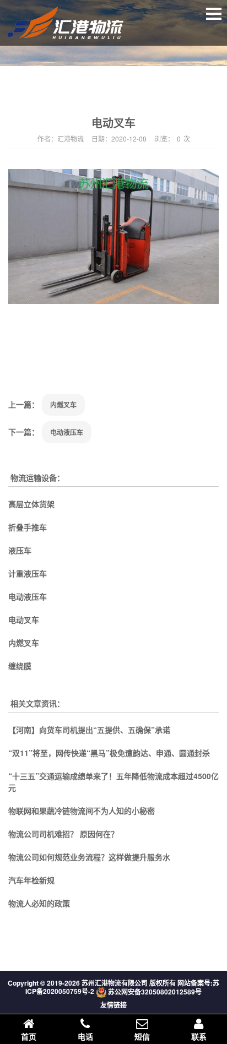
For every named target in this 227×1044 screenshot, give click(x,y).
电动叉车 (23, 619)
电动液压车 (66, 432)
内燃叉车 (63, 405)
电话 (85, 1036)
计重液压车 (27, 573)
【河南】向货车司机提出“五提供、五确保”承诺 (89, 729)
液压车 (19, 550)
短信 (142, 1036)
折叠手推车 (27, 526)
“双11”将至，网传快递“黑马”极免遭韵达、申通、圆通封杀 (109, 752)
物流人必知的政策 (39, 903)
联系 (199, 1036)
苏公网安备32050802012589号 (155, 992)
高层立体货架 (31, 503)
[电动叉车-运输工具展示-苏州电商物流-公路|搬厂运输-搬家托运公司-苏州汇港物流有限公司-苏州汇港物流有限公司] (75, 32)
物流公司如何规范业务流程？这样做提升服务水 (89, 856)
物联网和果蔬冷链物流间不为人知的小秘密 (81, 810)
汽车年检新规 (31, 879)
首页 (28, 1036)
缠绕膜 (19, 665)
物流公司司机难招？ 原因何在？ (63, 833)
